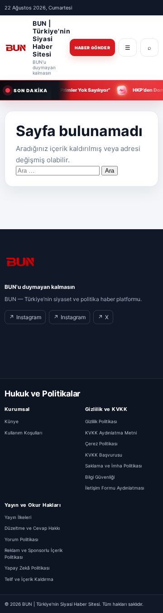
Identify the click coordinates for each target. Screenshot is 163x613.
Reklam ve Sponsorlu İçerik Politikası (33, 553)
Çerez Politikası (101, 443)
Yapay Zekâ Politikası (27, 568)
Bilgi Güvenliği (100, 477)
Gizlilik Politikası (101, 421)
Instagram (25, 317)
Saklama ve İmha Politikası (113, 465)
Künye (12, 421)
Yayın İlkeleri (18, 517)
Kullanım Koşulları (23, 432)
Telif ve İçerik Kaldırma (29, 579)
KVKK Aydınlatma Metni (111, 432)
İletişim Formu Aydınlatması (114, 487)
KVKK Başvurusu (103, 454)
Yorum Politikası (21, 539)
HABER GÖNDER (92, 47)
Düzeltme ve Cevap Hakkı (32, 528)
